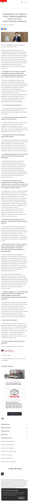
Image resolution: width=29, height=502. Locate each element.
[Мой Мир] (5, 29)
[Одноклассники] (4, 29)
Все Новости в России (14, 413)
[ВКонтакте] (2, 29)
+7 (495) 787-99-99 (14, 469)
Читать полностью (6, 497)
